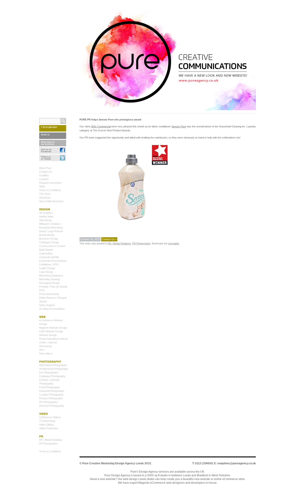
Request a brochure (50, 182)
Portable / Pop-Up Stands (53, 286)
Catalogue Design (49, 242)
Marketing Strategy (49, 279)
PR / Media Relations (119, 243)
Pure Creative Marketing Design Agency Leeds (113, 463)
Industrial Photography (51, 391)
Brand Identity (47, 235)
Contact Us (45, 171)
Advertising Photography (53, 365)
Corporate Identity (49, 257)
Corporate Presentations (53, 260)
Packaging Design (49, 283)
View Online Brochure (51, 201)
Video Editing (46, 424)
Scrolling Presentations (52, 308)
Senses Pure (178, 126)
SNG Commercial (101, 126)
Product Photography (51, 398)
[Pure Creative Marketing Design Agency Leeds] (168, 60)
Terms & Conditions (50, 190)
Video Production (48, 428)
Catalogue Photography (52, 376)
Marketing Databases (51, 275)
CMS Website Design (51, 331)
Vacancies (45, 197)
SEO (41, 349)
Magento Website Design (53, 327)
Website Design (48, 335)
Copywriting (45, 253)
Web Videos (46, 353)
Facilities (44, 175)
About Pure (45, 168)
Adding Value (46, 216)
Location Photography (51, 394)
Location (44, 179)
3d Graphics (46, 212)
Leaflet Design (47, 268)
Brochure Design (48, 238)
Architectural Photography (53, 368)
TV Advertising (47, 421)
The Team (44, 193)
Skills (42, 186)
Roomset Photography (51, 405)
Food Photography (49, 387)
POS (41, 290)
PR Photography (141, 243)
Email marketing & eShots (53, 338)
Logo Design (46, 271)
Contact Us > (109, 239)
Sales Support (47, 305)
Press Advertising (49, 294)
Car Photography (48, 372)
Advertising (45, 220)
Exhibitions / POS (49, 264)
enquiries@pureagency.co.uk (237, 463)
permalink (173, 243)
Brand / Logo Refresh (51, 231)
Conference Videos (50, 417)
